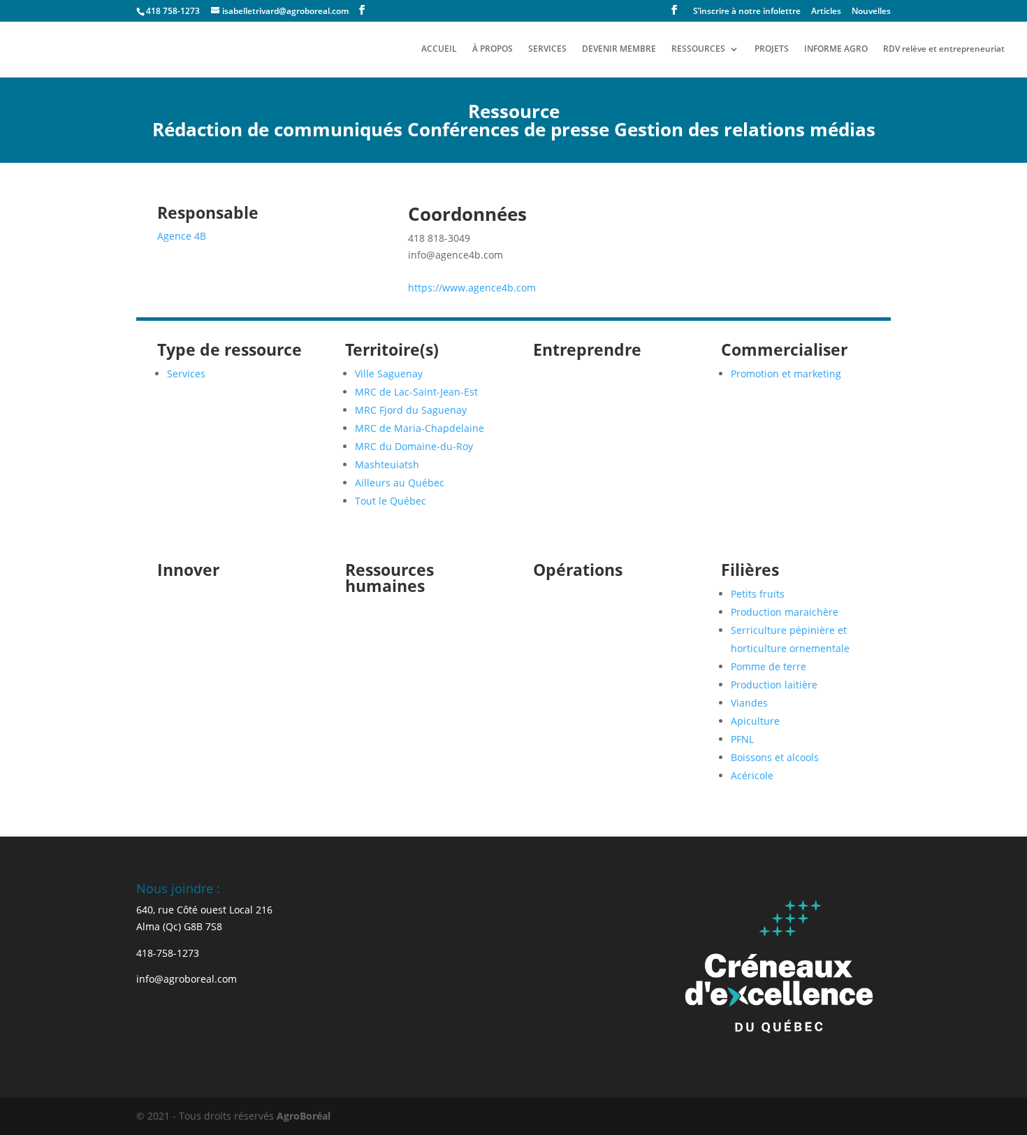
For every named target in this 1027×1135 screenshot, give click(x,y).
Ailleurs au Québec (399, 482)
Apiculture (755, 721)
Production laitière (774, 684)
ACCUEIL (439, 49)
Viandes (749, 702)
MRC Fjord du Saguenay (411, 410)
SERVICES (547, 49)
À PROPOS (492, 49)
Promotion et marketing (786, 373)
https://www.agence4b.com (472, 287)
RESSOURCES (698, 49)
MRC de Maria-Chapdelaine (419, 428)
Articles (826, 12)
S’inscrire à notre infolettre (747, 12)
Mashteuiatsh (387, 464)
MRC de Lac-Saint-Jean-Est (416, 391)
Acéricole (752, 775)
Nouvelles (871, 12)
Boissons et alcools (775, 757)
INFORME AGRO (836, 49)
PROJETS (772, 49)
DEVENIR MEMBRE (619, 49)
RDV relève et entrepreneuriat (944, 49)
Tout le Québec (390, 500)
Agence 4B (181, 236)
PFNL (742, 739)
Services (186, 373)
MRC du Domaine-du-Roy (414, 446)
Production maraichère (784, 612)
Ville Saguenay (389, 373)
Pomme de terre (768, 666)
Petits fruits (758, 593)
